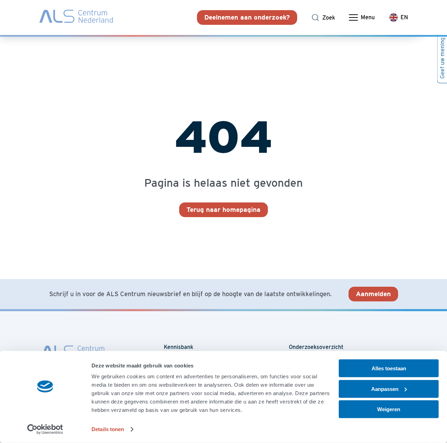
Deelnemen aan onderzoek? (247, 17)
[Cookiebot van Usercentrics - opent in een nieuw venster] (45, 429)
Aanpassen (384, 389)
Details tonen (107, 429)
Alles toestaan (389, 368)
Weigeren (388, 409)
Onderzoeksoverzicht (316, 347)
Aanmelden (373, 294)
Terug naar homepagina (223, 210)
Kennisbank (178, 347)
